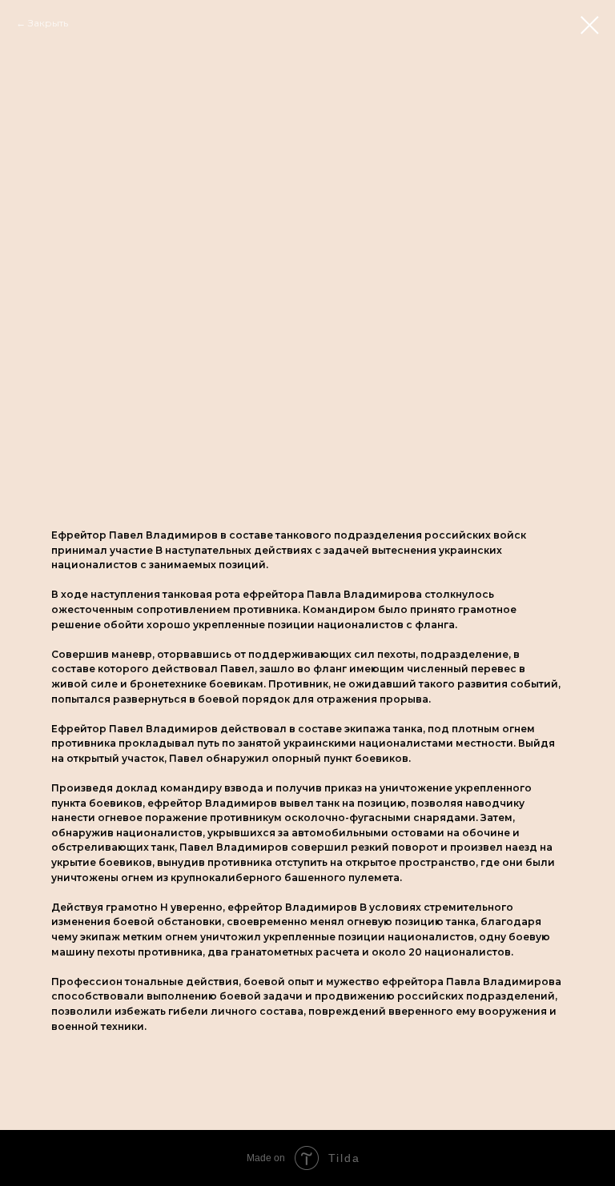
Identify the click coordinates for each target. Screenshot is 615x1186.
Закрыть (48, 23)
